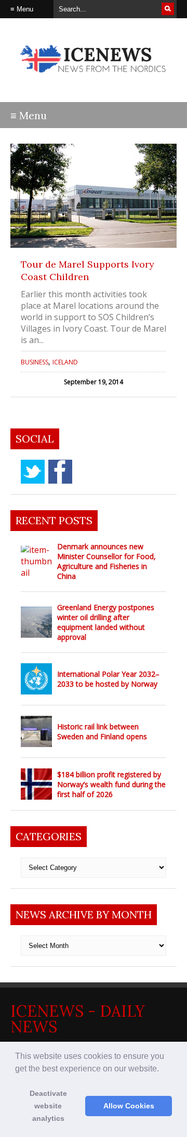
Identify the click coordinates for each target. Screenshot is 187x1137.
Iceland (65, 362)
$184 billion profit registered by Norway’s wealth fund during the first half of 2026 (111, 784)
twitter (33, 472)
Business (34, 362)
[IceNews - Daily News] (93, 78)
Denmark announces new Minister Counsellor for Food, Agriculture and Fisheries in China (106, 561)
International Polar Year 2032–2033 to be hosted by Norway (108, 679)
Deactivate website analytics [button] (48, 1105)
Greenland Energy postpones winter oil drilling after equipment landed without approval (105, 622)
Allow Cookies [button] (128, 1106)
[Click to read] (93, 196)
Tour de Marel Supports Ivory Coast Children (87, 270)
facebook (60, 472)
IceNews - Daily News (77, 1018)
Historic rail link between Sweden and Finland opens (102, 731)
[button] (162, 1069)
